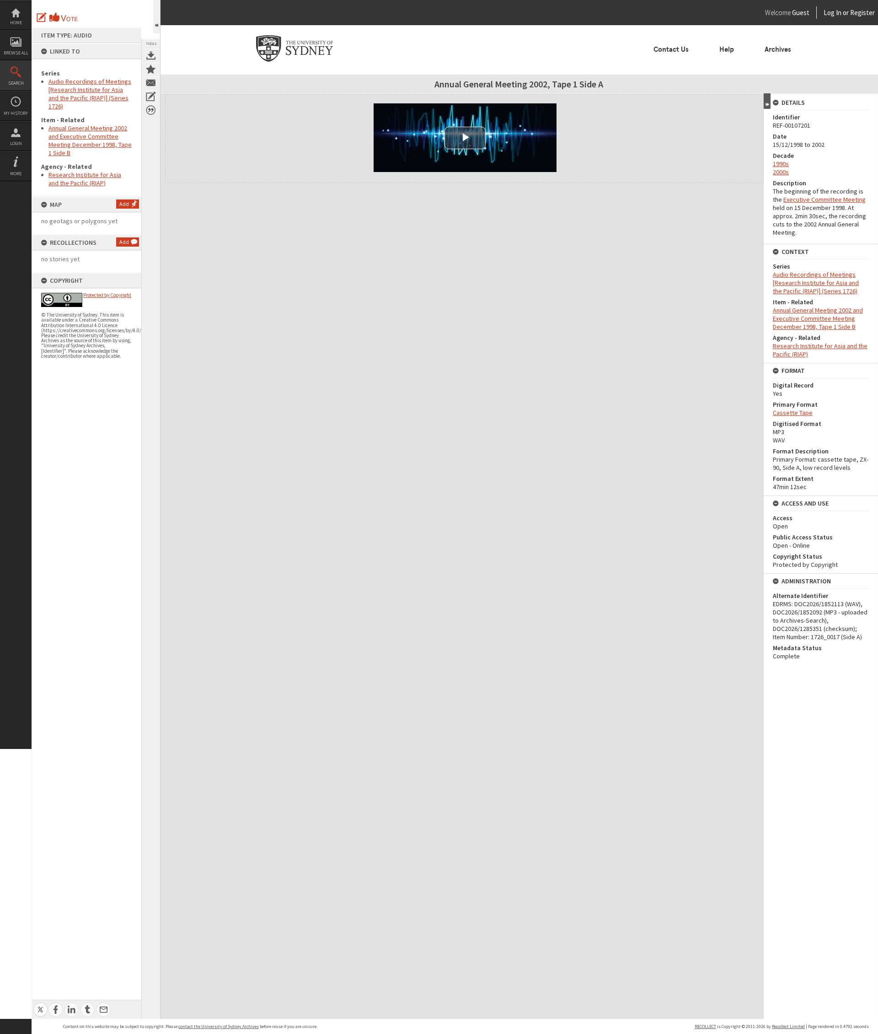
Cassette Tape (793, 413)
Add (124, 203)
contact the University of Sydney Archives (218, 1026)
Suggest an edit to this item (42, 17)
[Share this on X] (40, 1004)
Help (726, 49)
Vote (64, 17)
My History (16, 113)
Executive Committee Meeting (824, 199)
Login (16, 143)
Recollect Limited (788, 1026)
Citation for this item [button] (151, 110)
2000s (781, 172)
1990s (781, 164)
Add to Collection (151, 69)
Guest (800, 12)
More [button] (15, 174)
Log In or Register (832, 12)
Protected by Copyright (107, 295)
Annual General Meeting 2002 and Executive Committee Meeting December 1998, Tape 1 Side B (90, 140)
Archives (778, 49)
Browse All (16, 53)
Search (16, 83)
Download (151, 55)
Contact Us (671, 49)
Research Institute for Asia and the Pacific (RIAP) (84, 179)
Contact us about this (151, 83)
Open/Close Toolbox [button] (156, 16)
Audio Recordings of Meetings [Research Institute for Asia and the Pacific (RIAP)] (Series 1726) (89, 93)
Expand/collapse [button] (767, 101)
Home (16, 23)
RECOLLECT (705, 1026)
